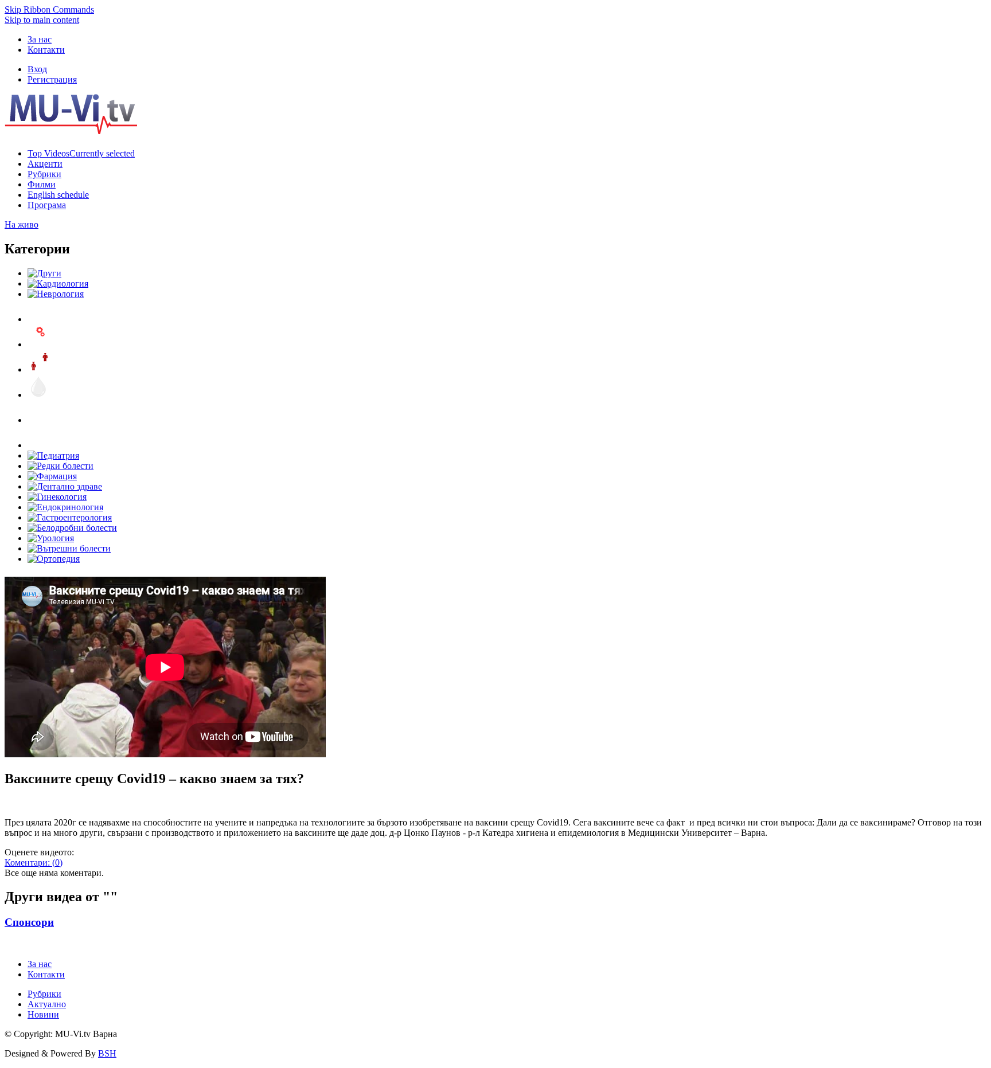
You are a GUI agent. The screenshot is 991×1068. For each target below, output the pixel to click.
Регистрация (52, 79)
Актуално (47, 1004)
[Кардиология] (58, 283)
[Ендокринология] (65, 507)
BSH (107, 1053)
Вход (37, 69)
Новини (43, 1014)
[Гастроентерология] (70, 517)
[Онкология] (39, 420)
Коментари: (34, 862)
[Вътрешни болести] (69, 548)
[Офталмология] (39, 445)
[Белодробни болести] (72, 528)
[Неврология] (56, 294)
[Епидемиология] (39, 369)
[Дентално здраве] (65, 486)
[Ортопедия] (54, 559)
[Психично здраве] (39, 344)
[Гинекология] (57, 497)
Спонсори (29, 922)
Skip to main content (42, 20)
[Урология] (51, 538)
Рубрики (44, 994)
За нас (40, 39)
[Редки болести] (60, 466)
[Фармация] (52, 476)
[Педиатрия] (53, 455)
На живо (21, 224)
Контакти (46, 49)
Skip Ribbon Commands (49, 9)
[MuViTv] (71, 131)
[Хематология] (39, 395)
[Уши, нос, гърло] (39, 319)
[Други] (44, 273)
